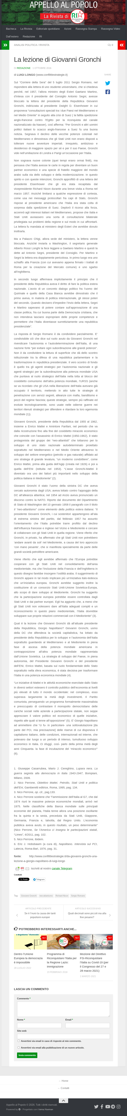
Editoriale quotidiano (48, 28)
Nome (21, 1020)
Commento (24, 998)
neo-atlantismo (46, 896)
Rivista (44, 45)
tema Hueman (46, 1109)
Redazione (29, 36)
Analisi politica (25, 45)
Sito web (21, 1031)
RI (40, 36)
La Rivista (26, 28)
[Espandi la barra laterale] (5, 45)
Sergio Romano (78, 896)
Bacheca (11, 28)
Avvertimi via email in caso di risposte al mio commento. (51, 1041)
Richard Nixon (62, 896)
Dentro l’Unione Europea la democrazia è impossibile (28, 958)
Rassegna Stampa (86, 28)
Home (65, 1081)
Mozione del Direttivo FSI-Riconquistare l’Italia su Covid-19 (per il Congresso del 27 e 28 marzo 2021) (94, 962)
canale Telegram (62, 868)
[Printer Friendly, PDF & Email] (22, 868)
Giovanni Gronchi (29, 896)
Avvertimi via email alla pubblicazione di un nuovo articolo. (52, 1047)
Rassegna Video (110, 28)
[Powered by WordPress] (19, 1109)
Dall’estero (12, 36)
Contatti (65, 1088)
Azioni (67, 28)
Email (69, 1020)
